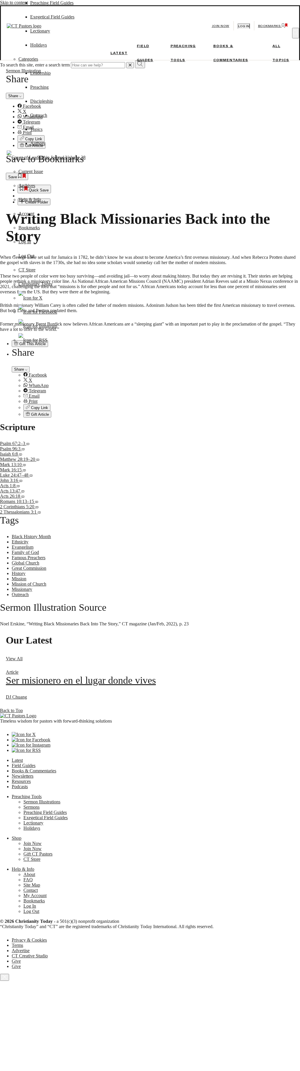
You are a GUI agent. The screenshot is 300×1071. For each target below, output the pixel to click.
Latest (118, 53)
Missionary (22, 589)
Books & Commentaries (34, 770)
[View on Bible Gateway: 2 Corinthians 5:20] (36, 506)
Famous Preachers (28, 557)
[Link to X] (30, 297)
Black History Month (31, 536)
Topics (36, 129)
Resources (21, 781)
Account (26, 213)
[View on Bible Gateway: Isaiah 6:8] (20, 453)
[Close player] (4, 977)
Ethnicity (20, 541)
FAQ (28, 879)
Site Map (31, 884)
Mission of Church (29, 583)
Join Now (220, 26)
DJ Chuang (16, 696)
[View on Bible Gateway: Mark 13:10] (24, 464)
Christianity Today (35, 283)
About (29, 874)
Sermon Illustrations (41, 801)
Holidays (31, 828)
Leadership (40, 73)
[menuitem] (161, 375)
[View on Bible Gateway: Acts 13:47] (22, 490)
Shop (16, 838)
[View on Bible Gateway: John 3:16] (20, 480)
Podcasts (20, 786)
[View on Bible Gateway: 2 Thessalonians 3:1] (39, 511)
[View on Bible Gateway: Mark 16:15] (24, 469)
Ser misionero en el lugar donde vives (81, 680)
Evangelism (22, 547)
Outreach (38, 115)
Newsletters (22, 776)
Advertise (21, 950)
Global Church (25, 562)
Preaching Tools (27, 796)
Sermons (31, 807)
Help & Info (29, 199)
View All (14, 658)
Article (12, 672)
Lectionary (33, 822)
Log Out (26, 255)
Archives (26, 185)
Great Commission (29, 568)
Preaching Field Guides (52, 2)
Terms (17, 945)
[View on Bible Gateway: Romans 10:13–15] (36, 501)
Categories (28, 59)
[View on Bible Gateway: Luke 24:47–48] (31, 475)
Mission (19, 578)
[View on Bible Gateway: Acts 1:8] (18, 485)
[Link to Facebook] (37, 311)
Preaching (39, 87)
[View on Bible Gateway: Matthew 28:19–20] (37, 459)
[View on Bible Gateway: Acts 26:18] (22, 496)
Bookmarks (29, 227)
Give (16, 961)
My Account (35, 895)
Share (19, 369)
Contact (30, 890)
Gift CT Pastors (37, 853)
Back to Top (11, 710)
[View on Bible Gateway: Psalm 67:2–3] (27, 443)
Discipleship (41, 101)
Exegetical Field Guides (45, 817)
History (18, 573)
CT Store (26, 269)
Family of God (25, 552)
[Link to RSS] (32, 340)
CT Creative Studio (30, 955)
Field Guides (23, 765)
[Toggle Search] (295, 33)
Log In (24, 241)
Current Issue (30, 171)
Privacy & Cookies (29, 939)
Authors (37, 143)
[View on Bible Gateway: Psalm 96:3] (23, 448)
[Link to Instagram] (37, 326)
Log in (243, 26)
